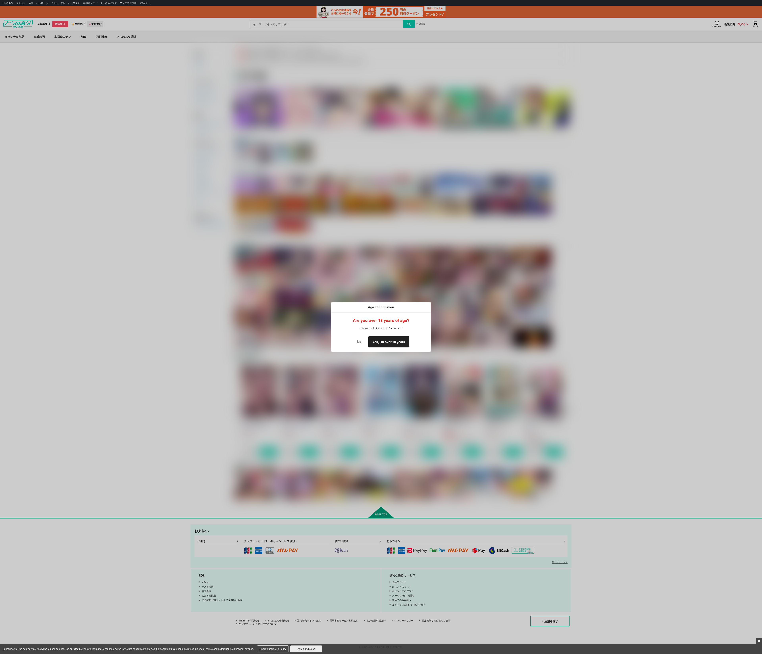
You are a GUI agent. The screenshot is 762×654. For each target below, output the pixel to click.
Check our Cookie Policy (273, 648)
